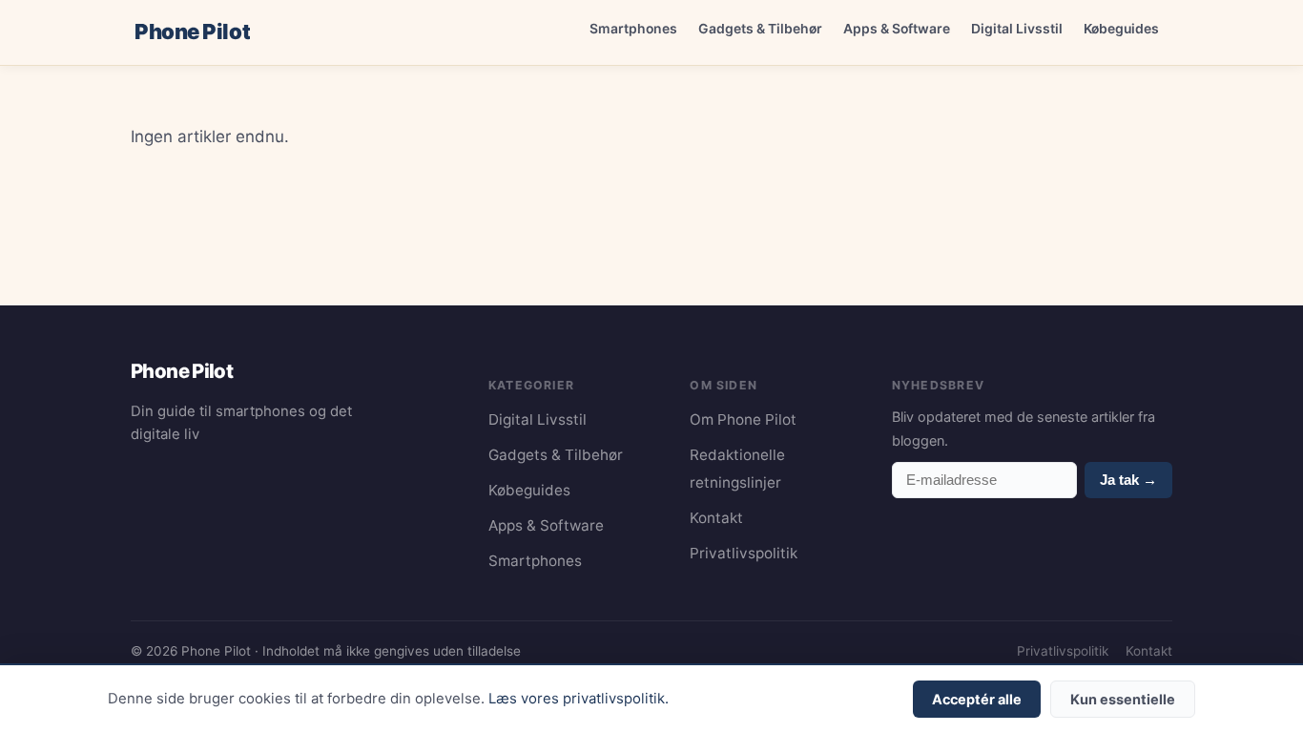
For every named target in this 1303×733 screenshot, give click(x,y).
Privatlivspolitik (743, 553)
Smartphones (633, 28)
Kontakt (716, 518)
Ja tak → (1128, 479)
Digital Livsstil (1017, 28)
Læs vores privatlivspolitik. (578, 698)
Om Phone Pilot (743, 419)
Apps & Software (896, 28)
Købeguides (1121, 28)
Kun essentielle (1122, 699)
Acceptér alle (977, 699)
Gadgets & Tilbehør (760, 28)
